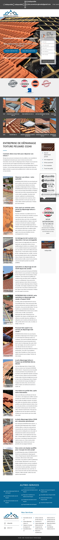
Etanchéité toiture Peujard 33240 (48, 494)
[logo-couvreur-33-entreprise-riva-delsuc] (10, 13)
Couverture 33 (38, 521)
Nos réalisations (29, 51)
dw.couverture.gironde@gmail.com (38, 4)
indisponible (8, 4)
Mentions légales (37, 537)
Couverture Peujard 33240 (46, 502)
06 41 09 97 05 (23, 4)
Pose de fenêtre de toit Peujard (29, 504)
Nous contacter (11, 51)
